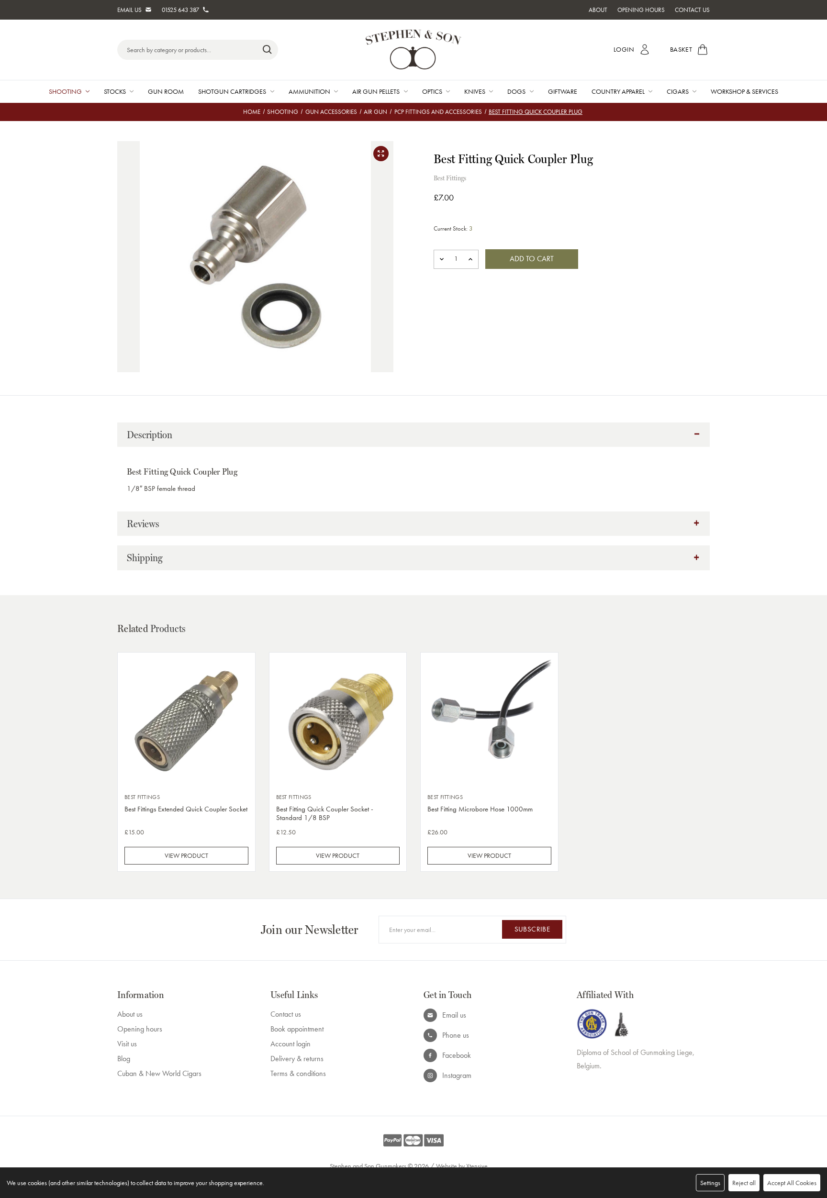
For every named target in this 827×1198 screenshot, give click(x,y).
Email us (454, 1015)
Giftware (562, 91)
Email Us (129, 10)
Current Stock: (453, 228)
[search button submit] (267, 50)
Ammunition (309, 91)
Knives (474, 91)
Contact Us (692, 10)
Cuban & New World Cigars (159, 1073)
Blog (123, 1059)
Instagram (456, 1075)
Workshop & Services (744, 91)
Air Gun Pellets (376, 91)
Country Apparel (618, 91)
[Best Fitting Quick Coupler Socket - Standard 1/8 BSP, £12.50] (338, 721)
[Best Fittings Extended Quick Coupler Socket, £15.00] (186, 721)
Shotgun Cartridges (232, 91)
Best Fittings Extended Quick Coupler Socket (185, 809)
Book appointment (297, 1029)
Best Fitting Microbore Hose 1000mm (480, 809)
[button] (413, 434)
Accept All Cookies (791, 1182)
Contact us (285, 1014)
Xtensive (477, 1166)
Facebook (456, 1055)
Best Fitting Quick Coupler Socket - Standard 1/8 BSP (324, 813)
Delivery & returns (297, 1059)
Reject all (744, 1182)
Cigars (678, 91)
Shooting (65, 91)
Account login (290, 1044)
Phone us (455, 1035)
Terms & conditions (298, 1073)
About (598, 10)
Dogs (516, 91)
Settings (710, 1182)
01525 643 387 (180, 10)
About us (130, 1014)
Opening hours (139, 1029)
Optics (432, 91)
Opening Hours (641, 10)
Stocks (115, 91)
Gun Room (166, 91)
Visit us (127, 1044)
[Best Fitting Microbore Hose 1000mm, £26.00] (489, 721)
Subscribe (532, 929)
